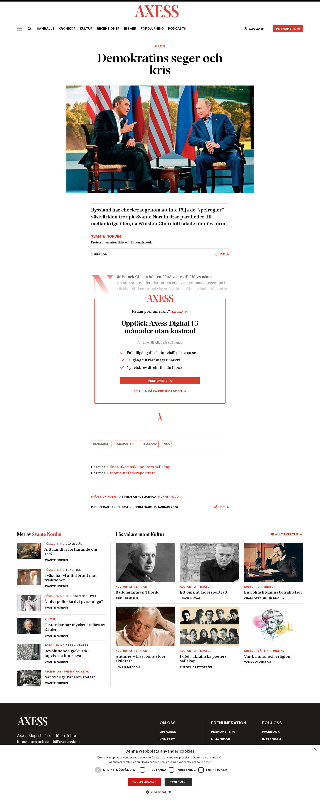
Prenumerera (288, 28)
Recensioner (108, 28)
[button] (160, 792)
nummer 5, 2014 (170, 496)
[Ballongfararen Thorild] (145, 571)
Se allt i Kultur (284, 534)
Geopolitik (125, 443)
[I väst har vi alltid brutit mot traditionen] (61, 578)
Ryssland (149, 443)
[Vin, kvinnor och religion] (273, 637)
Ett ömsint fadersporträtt (131, 473)
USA (167, 443)
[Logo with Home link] (157, 11)
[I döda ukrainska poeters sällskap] (209, 637)
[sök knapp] (29, 29)
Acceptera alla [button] (144, 782)
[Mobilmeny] (19, 28)
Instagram (271, 739)
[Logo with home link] (73, 721)
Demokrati (101, 443)
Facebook (271, 731)
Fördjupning (152, 28)
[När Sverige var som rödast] (61, 676)
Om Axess (168, 731)
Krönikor (67, 28)
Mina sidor (220, 739)
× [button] (315, 749)
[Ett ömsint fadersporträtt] (209, 571)
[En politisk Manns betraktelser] (273, 571)
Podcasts (177, 28)
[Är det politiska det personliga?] (61, 602)
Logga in (256, 28)
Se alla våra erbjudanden (157, 391)
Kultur (86, 28)
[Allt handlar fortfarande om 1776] (61, 554)
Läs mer (206, 762)
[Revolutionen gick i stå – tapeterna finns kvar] (61, 654)
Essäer (130, 28)
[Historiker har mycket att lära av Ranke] (61, 628)
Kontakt (167, 739)
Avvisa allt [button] (178, 782)
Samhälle (45, 28)
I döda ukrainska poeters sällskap (138, 467)
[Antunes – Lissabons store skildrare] (145, 637)
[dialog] (160, 772)
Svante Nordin (106, 236)
